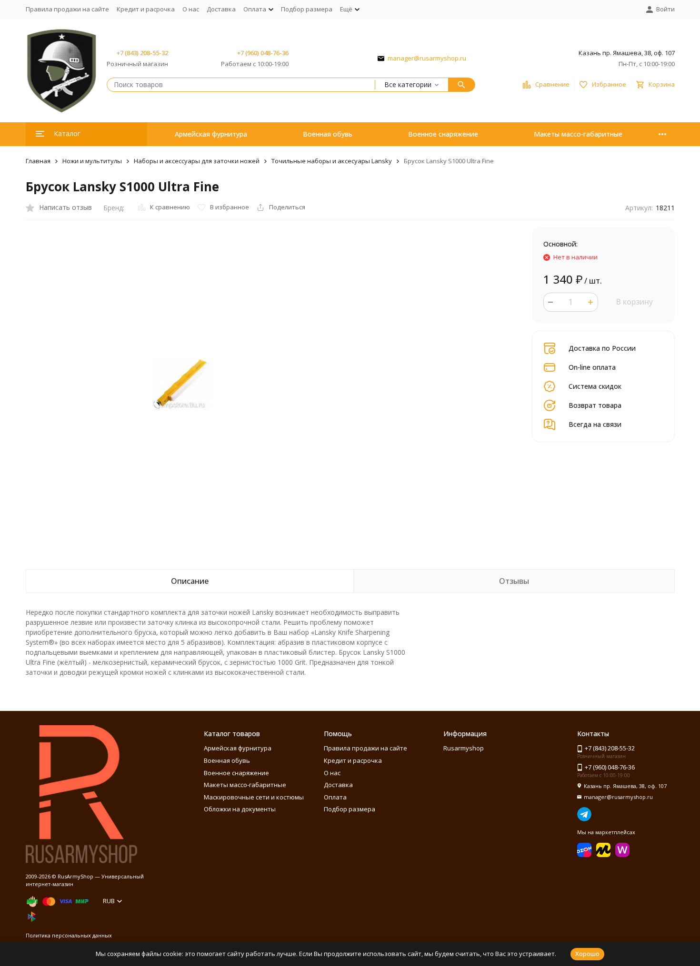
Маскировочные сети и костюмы (254, 797)
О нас (190, 9)
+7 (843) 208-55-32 (142, 53)
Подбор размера (306, 9)
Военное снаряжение (443, 133)
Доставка (221, 9)
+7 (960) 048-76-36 (263, 53)
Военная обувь (327, 133)
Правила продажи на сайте (67, 9)
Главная (38, 161)
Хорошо (587, 953)
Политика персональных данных (69, 935)
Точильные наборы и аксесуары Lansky (331, 161)
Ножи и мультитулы (92, 161)
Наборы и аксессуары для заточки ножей (197, 161)
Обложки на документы (240, 809)
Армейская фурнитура (211, 133)
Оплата (335, 797)
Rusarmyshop (463, 748)
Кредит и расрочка (146, 9)
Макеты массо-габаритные (578, 133)
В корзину (634, 301)
